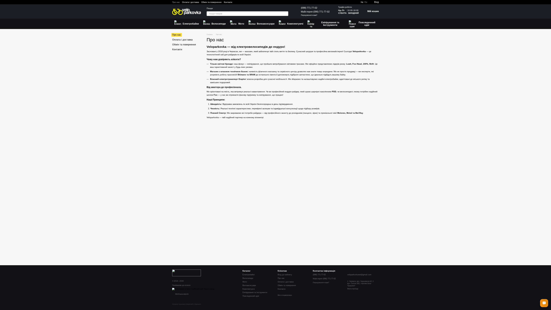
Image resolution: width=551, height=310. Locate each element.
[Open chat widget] (544, 303)
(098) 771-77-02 (309, 8)
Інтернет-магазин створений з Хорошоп (186, 304)
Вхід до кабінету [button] (285, 275)
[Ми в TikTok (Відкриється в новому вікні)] (250, 2)
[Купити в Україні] (186, 273)
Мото (241, 24)
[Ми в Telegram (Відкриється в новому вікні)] (243, 2)
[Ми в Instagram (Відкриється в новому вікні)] (239, 2)
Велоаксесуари (265, 24)
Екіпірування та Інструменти (330, 23)
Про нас (176, 2)
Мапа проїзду (352, 289)
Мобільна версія (182, 294)
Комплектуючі (295, 24)
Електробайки (191, 24)
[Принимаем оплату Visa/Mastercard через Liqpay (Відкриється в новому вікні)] (193, 289)
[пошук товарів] (286, 13)
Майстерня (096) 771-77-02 (315, 11)
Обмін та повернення (211, 2)
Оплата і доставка (190, 2)
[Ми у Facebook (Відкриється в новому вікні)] (236, 2)
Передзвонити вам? (309, 15)
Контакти (228, 2)
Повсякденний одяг (367, 23)
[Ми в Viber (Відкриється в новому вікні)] (246, 2)
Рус (365, 2)
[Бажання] (356, 2)
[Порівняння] (350, 2)
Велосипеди (219, 24)
